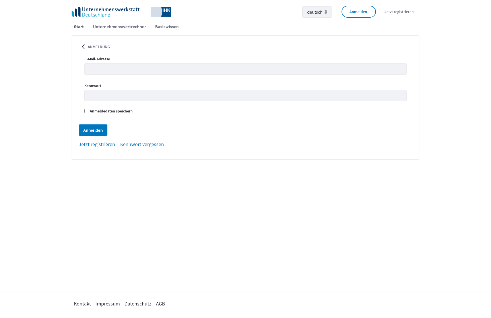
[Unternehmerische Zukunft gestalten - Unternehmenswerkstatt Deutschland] (121, 11)
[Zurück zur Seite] (83, 46)
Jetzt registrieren (399, 11)
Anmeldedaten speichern (111, 111)
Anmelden (358, 11)
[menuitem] (79, 26)
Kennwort (92, 85)
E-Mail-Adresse (97, 58)
